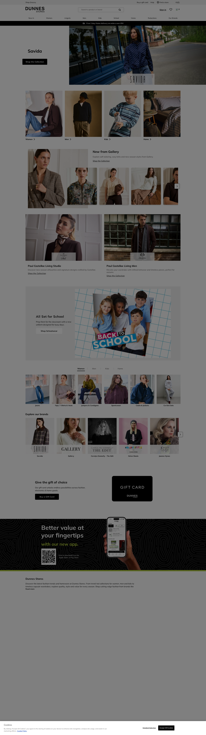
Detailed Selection (149, 728)
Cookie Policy (22, 731)
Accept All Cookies (166, 728)
